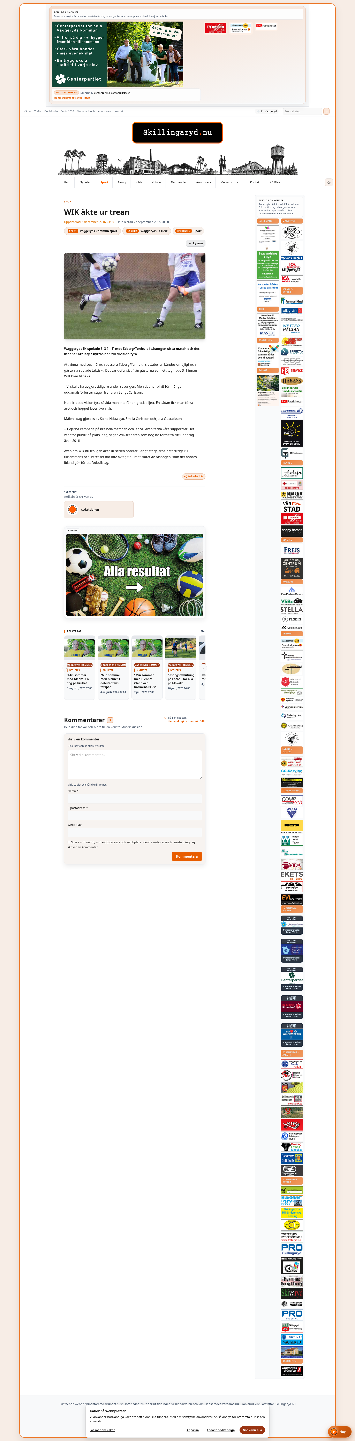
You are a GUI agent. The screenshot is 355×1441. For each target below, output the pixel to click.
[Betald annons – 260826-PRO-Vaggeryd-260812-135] (268, 293)
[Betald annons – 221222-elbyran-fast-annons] (292, 311)
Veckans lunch (86, 111)
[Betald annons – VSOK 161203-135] (292, 1112)
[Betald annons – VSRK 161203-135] (292, 1075)
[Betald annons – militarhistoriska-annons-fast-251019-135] (292, 1213)
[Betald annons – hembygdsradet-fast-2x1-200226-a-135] (292, 1201)
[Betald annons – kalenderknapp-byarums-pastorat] (240, 28)
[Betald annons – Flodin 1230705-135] (292, 619)
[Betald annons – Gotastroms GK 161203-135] (292, 1158)
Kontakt (119, 111)
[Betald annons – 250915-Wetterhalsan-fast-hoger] (292, 329)
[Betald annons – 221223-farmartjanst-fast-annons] (292, 301)
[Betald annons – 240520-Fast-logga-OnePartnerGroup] (292, 591)
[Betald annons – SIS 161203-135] (292, 1147)
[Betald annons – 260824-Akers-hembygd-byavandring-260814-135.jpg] (268, 265)
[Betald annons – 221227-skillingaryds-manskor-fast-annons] (292, 1304)
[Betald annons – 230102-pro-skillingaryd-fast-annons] (292, 1249)
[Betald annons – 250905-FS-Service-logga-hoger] (292, 371)
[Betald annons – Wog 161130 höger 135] (292, 812)
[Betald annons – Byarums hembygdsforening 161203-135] (292, 1281)
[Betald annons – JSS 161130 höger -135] (292, 886)
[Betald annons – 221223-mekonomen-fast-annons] (292, 782)
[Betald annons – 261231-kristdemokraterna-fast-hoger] (292, 1034)
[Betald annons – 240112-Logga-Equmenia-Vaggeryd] (292, 707)
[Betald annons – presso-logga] (292, 826)
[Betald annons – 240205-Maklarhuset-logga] (292, 627)
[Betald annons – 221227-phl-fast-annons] (266, 26)
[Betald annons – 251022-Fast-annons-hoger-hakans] (292, 381)
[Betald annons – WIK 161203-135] (292, 1064)
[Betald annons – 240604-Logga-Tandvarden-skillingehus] (292, 319)
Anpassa (193, 1430)
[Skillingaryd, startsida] (177, 132)
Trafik (37, 111)
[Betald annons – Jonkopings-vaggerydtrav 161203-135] (292, 1170)
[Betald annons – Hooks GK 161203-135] (292, 1087)
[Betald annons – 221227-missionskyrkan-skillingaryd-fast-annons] (292, 692)
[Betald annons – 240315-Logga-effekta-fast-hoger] (292, 352)
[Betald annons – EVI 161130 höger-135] (292, 899)
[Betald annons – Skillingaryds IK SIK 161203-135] (292, 1124)
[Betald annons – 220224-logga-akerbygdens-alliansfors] (292, 726)
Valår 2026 (67, 111)
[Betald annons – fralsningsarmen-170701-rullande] (292, 681)
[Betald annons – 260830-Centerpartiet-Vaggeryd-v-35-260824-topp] (126, 54)
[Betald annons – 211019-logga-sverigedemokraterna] (292, 924)
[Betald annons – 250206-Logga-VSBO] (292, 601)
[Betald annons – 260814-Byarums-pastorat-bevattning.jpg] (268, 390)
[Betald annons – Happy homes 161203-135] (292, 531)
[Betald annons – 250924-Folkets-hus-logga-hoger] (292, 568)
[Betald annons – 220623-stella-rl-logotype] (292, 610)
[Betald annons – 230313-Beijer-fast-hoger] (292, 495)
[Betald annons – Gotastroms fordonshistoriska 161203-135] (292, 1225)
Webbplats (75, 825)
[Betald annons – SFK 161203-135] (292, 1136)
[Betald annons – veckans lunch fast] (292, 258)
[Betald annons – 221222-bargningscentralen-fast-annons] (292, 761)
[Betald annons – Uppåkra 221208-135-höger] (292, 876)
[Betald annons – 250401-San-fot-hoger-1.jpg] (292, 341)
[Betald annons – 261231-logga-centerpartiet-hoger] (292, 978)
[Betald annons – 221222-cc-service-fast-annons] (292, 772)
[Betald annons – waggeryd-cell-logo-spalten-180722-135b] (292, 840)
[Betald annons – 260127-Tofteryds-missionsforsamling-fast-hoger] (292, 656)
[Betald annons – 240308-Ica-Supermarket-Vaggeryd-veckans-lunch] (292, 267)
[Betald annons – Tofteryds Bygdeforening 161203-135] (292, 1237)
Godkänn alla (252, 1430)
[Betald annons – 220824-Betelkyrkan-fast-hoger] (292, 716)
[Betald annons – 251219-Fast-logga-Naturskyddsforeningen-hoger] (292, 1190)
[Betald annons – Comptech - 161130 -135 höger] (292, 800)
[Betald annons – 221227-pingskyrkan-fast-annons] (292, 669)
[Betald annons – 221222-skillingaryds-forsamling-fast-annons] (292, 700)
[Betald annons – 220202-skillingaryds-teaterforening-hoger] (292, 1265)
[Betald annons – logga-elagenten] (215, 28)
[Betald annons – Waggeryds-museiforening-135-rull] (292, 1352)
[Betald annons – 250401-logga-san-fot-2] (292, 433)
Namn (73, 791)
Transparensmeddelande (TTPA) (72, 97)
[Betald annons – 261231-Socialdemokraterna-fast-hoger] (292, 1006)
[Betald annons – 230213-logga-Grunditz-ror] (292, 413)
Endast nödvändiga (221, 1430)
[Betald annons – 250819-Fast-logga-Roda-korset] (292, 485)
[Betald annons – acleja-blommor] (292, 473)
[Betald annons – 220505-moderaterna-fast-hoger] (292, 949)
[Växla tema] (329, 182)
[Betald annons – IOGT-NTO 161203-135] (292, 1339)
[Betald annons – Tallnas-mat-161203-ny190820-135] (292, 248)
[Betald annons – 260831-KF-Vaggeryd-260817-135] (268, 356)
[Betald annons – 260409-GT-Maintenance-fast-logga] (292, 454)
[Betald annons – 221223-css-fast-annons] (292, 361)
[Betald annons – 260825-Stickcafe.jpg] (268, 237)
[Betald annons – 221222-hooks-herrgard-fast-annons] (292, 232)
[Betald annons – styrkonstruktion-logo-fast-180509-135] (292, 852)
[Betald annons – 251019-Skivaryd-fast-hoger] (292, 1293)
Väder (27, 111)
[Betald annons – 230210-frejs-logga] (292, 550)
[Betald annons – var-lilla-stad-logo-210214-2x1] (292, 506)
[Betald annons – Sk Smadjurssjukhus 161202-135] (292, 391)
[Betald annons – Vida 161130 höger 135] (292, 864)
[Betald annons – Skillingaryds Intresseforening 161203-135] (292, 1327)
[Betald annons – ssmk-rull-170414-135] (292, 1100)
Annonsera (104, 111)
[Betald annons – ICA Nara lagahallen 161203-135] (292, 280)
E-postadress (78, 808)
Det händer (51, 111)
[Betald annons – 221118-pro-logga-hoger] (292, 1315)
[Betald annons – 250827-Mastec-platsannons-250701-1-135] (268, 325)
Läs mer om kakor (102, 1430)
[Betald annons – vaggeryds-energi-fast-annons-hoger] (292, 1371)
